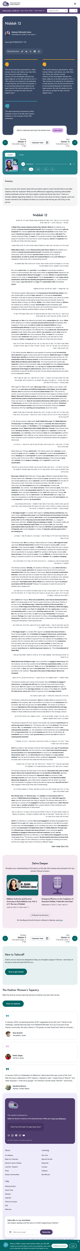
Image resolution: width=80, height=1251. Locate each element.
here (61, 920)
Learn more (57, 130)
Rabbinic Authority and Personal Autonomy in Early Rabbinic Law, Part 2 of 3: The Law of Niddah (22, 901)
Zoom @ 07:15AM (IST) (14, 42)
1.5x (45, 169)
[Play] (23, 164)
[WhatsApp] (39, 51)
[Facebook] (34, 51)
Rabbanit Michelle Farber (21, 32)
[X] (30, 51)
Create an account (59, 1246)
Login (73, 1246)
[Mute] (70, 164)
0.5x (24, 169)
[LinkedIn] (26, 51)
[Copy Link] (22, 51)
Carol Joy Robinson (59, 1118)
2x (52, 169)
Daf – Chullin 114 (10, 10)
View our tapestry (13, 1004)
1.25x (38, 169)
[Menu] (73, 164)
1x (31, 169)
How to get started (16, 972)
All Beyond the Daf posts (40, 915)
